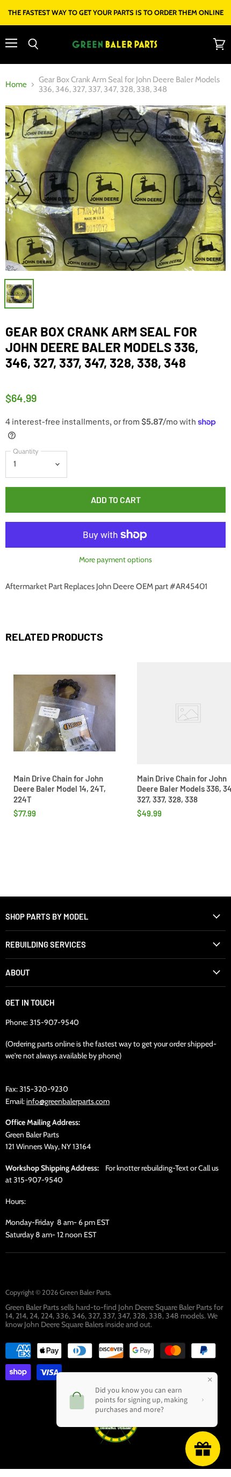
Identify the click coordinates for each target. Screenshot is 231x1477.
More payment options (115, 559)
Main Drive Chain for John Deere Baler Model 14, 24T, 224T (59, 788)
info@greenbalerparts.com (68, 1101)
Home (16, 84)
